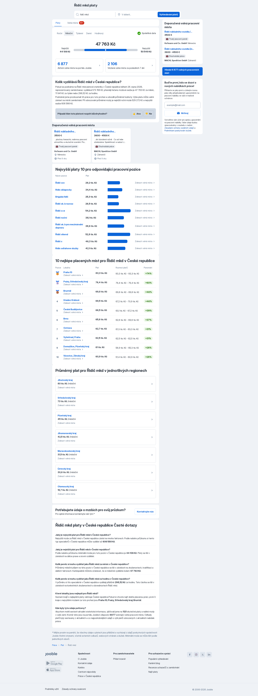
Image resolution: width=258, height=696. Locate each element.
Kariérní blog (154, 663)
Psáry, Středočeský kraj (75, 281)
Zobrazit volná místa (143, 183)
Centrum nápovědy (87, 671)
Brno (65, 318)
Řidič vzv (60, 182)
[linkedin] (209, 654)
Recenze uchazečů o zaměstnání (163, 667)
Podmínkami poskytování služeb (177, 130)
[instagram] (196, 654)
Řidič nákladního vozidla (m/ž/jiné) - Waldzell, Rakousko (105, 131)
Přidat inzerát (119, 659)
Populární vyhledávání (158, 659)
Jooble (209, 689)
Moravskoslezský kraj (69, 451)
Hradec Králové (71, 300)
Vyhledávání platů (168, 14)
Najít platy (153, 671)
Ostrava (67, 328)
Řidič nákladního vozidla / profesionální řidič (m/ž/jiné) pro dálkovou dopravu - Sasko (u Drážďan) (67, 131)
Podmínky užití (52, 689)
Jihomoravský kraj (67, 433)
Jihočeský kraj (65, 380)
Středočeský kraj (66, 397)
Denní (89, 33)
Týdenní (79, 33)
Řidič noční (61, 217)
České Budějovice (72, 309)
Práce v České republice (89, 676)
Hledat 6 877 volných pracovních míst (182, 71)
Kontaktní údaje (85, 663)
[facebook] (189, 654)
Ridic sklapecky (63, 189)
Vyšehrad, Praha (71, 337)
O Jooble (82, 659)
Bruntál (67, 290)
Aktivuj (184, 113)
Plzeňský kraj (64, 415)
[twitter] (202, 654)
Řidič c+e (60, 210)
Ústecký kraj (64, 468)
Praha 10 (67, 272)
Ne (148, 113)
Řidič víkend (61, 234)
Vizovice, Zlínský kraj (74, 355)
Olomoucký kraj (66, 486)
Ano (137, 113)
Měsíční (69, 33)
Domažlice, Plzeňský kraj (76, 346)
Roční (59, 33)
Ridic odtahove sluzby (66, 248)
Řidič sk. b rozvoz (64, 203)
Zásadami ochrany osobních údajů (179, 128)
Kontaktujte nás (145, 511)
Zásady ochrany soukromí (74, 689)
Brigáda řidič (61, 196)
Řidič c (58, 241)
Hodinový (99, 33)
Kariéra (81, 667)
